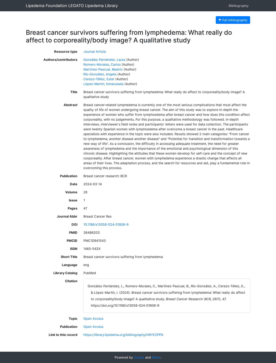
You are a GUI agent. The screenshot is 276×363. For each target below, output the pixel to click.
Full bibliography (234, 20)
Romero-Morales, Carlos (102, 64)
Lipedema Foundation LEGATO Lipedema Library (72, 5)
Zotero (139, 357)
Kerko (156, 357)
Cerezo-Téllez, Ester (98, 79)
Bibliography (239, 6)
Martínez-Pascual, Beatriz (103, 69)
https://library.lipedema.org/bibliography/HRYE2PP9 (123, 335)
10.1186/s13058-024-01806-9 (106, 224)
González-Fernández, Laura (104, 60)
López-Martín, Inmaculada (103, 84)
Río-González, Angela (99, 74)
